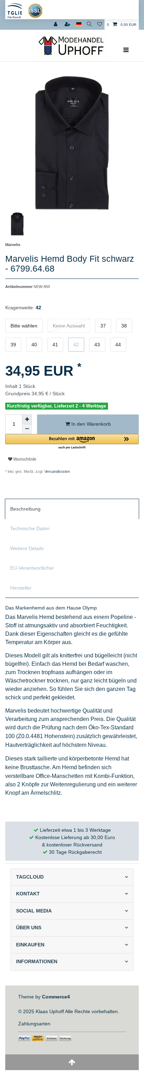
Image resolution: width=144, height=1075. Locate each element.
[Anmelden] (56, 24)
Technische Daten (30, 528)
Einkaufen (30, 944)
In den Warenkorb (90, 424)
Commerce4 (56, 997)
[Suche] (89, 24)
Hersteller (20, 588)
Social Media (34, 911)
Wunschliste (24, 459)
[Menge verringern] (27, 429)
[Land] (79, 24)
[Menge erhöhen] (27, 419)
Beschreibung (25, 509)
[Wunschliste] (100, 24)
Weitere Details (27, 548)
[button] (72, 442)
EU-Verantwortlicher (32, 568)
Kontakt (28, 893)
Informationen (36, 961)
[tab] (72, 509)
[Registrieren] (68, 24)
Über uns (28, 927)
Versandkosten (56, 471)
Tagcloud (30, 877)
